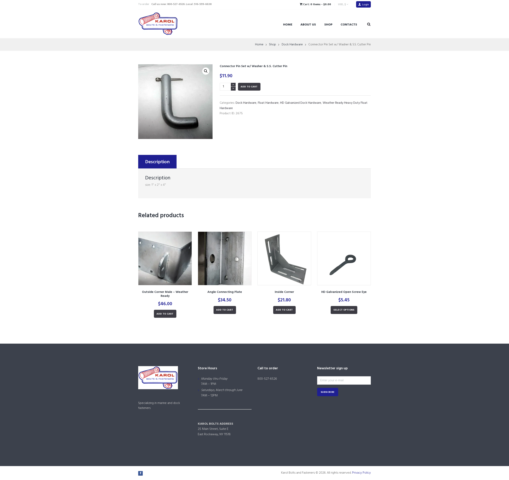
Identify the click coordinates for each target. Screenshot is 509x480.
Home (287, 24)
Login (365, 4)
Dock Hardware (292, 44)
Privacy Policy (361, 472)
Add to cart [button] (164, 314)
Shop (328, 24)
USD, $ (342, 4)
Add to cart (249, 87)
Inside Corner (284, 292)
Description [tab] (157, 162)
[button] (205, 71)
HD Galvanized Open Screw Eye (344, 292)
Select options (344, 310)
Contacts (349, 24)
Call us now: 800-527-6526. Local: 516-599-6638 (181, 4)
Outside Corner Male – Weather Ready (165, 294)
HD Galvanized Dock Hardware (300, 103)
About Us (308, 24)
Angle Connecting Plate (224, 292)
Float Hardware (268, 103)
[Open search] (368, 24)
